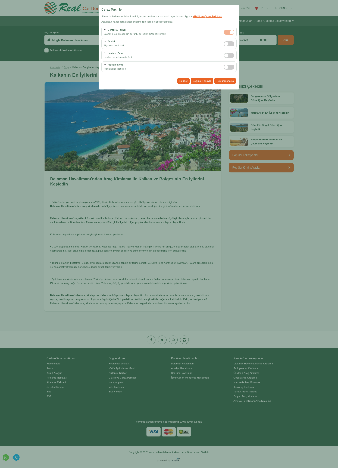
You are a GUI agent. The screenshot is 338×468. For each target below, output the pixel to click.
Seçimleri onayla (202, 80)
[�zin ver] (229, 43)
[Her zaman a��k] (229, 32)
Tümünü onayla (225, 80)
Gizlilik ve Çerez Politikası (207, 16)
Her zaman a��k (229, 32)
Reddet (183, 80)
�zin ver (229, 43)
